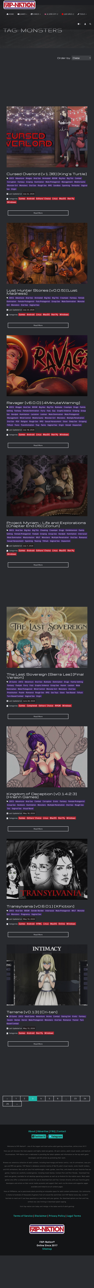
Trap (37, 425)
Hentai (17, 1020)
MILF (38, 537)
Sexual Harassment (53, 421)
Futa (49, 410)
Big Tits (70, 178)
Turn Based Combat (15, 696)
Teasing (38, 541)
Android (31, 198)
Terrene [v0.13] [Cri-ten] (32, 1012)
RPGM (58, 705)
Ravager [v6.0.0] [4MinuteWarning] (43, 402)
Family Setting (77, 681)
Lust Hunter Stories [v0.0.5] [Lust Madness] (42, 292)
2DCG (11, 178)
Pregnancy (25, 914)
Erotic (55, 801)
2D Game (13, 681)
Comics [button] (36, 14)
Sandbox (56, 185)
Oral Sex (32, 185)
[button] (90, 25)
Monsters (23, 185)
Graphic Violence (64, 410)
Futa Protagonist (43, 301)
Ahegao (29, 178)
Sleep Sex (73, 421)
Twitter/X (40, 1136)
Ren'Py (71, 198)
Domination (57, 681)
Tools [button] (82, 14)
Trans (17, 425)
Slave (65, 421)
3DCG (11, 297)
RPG (50, 185)
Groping (29, 182)
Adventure (20, 178)
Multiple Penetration (75, 418)
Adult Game (29, 1016)
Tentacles (76, 185)
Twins (43, 425)
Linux (55, 198)
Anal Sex (37, 178)
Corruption (11, 182)
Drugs (75, 407)
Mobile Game (79, 182)
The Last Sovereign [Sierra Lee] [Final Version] (45, 675)
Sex (8, 808)
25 (7, 1103)
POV (17, 421)
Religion (24, 421)
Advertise (42, 1131)
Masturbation (28, 537)
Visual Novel (28, 808)
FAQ (52, 1131)
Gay (53, 410)
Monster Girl (12, 185)
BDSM (54, 178)
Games (22, 198)
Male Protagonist (53, 182)
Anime (49, 1016)
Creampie (64, 297)
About (31, 1131)
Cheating (44, 530)
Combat (78, 178)
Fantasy (21, 182)
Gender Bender (37, 910)
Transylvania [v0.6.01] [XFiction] (40, 906)
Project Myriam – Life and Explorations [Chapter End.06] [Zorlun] (46, 524)
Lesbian (44, 414)
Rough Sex (42, 185)
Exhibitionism (71, 530)
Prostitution (12, 692)
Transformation (27, 425)
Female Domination (31, 410)
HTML (39, 923)
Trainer (75, 1020)
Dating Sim (66, 1016)
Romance (83, 537)
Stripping (82, 421)
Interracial (82, 533)
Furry (43, 410)
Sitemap (47, 1249)
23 (75, 1098)
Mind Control (25, 418)
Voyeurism (77, 425)
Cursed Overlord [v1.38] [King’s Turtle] (47, 174)
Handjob (14, 414)
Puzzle (21, 692)
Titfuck (10, 425)
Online (62, 923)
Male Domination (69, 301)
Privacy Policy (57, 1216)
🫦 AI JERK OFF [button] (50, 14)
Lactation (35, 414)
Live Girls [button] (68, 14)
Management (67, 182)
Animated (46, 178)
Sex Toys (54, 692)
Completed (32, 705)
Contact (61, 1131)
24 (85, 1098)
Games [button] (22, 14)
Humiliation (39, 182)
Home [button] (11, 14)
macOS (62, 198)
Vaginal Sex (34, 305)
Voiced (68, 425)
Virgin (13, 189)
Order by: (64, 58)
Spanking (66, 185)
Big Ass (62, 178)
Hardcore (21, 805)
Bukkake (58, 407)
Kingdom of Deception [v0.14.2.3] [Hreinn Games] (42, 795)
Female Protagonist (26, 301)
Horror (24, 1020)
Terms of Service (23, 1216)
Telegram (56, 1136)
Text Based (70, 692)
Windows (11, 202)
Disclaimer (41, 1216)
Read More (38, 213)
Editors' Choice (43, 198)
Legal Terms (74, 1216)
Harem (63, 685)
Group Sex (56, 301)
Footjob (35, 533)
